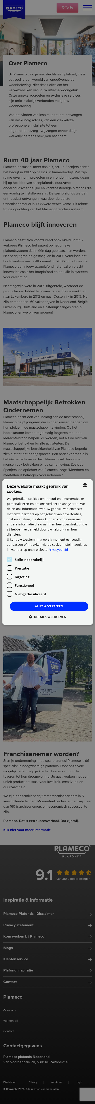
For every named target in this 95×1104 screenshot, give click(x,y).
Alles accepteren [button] (49, 606)
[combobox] (85, 485)
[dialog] (47, 552)
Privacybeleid (58, 549)
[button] (47, 616)
